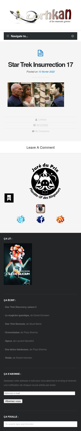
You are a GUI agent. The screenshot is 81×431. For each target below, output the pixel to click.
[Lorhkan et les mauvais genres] (40, 21)
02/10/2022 (42, 125)
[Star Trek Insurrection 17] (40, 54)
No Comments (42, 131)
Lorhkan (42, 119)
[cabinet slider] (72, 36)
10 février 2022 (46, 71)
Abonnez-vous (13, 401)
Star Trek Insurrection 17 (40, 64)
